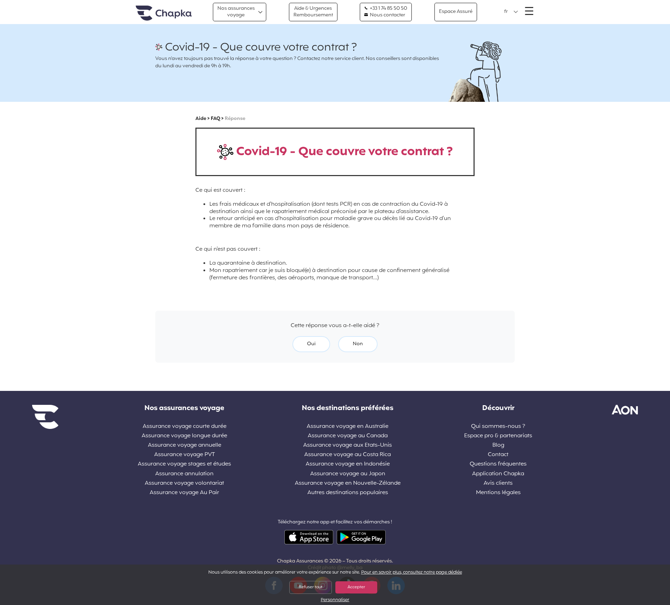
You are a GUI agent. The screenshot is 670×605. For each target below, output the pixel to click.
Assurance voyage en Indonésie (348, 464)
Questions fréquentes (498, 464)
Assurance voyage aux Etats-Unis (347, 445)
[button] (511, 12)
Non (358, 344)
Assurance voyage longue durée (184, 436)
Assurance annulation (184, 474)
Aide (200, 118)
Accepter (356, 587)
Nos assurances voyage (236, 11)
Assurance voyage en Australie (347, 426)
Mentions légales (498, 493)
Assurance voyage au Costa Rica (347, 455)
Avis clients (498, 483)
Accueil (164, 13)
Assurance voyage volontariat (184, 483)
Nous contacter (387, 15)
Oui (311, 344)
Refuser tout (310, 587)
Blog (498, 445)
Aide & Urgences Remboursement (313, 11)
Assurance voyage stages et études (184, 464)
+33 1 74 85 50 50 (388, 9)
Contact (498, 455)
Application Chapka (498, 474)
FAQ (215, 118)
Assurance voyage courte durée (184, 426)
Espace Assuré (455, 11)
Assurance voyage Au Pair (184, 493)
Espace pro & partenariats (498, 436)
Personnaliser (335, 600)
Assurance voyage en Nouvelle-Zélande (348, 483)
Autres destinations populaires (347, 493)
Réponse (235, 118)
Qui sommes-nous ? (498, 426)
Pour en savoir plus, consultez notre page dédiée (411, 572)
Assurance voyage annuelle (184, 445)
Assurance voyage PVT (184, 455)
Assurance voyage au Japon (347, 474)
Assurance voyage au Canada (348, 436)
